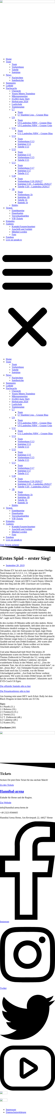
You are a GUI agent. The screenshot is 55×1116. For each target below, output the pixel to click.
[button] (27, 299)
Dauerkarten (17, 213)
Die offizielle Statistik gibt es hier (15, 686)
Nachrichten (17, 77)
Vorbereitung (18, 67)
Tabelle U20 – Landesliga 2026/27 (34, 186)
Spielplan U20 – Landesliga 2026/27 (35, 184)
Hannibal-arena (12, 791)
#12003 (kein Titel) (20, 99)
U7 (13, 109)
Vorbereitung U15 (26, 157)
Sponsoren (11, 83)
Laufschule (17, 104)
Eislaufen (10, 221)
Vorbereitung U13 (26, 141)
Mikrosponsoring (20, 96)
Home (9, 59)
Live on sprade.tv (14, 239)
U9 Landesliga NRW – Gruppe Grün (35, 125)
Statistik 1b (23, 202)
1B (13, 189)
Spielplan (16, 72)
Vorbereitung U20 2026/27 (30, 181)
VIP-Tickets (17, 218)
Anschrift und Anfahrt (22, 229)
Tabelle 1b (22, 200)
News (8, 75)
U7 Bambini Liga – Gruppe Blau (33, 115)
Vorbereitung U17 (26, 168)
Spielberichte (18, 80)
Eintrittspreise (18, 210)
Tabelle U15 (23, 160)
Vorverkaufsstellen (20, 216)
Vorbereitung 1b (25, 194)
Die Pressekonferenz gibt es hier (15, 691)
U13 (14, 136)
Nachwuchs (11, 88)
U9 (13, 117)
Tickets (9, 208)
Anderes (10, 224)
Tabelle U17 (23, 173)
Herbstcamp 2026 (20, 101)
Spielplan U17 (24, 170)
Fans (14, 234)
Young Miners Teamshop (23, 93)
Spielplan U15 (24, 154)
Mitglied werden (19, 232)
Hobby (15, 205)
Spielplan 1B (24, 197)
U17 (14, 162)
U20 (14, 176)
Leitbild (9, 85)
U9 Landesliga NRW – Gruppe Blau (35, 123)
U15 (14, 149)
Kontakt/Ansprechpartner (23, 226)
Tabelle (15, 69)
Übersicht (16, 91)
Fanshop (10, 237)
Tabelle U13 (23, 146)
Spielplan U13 (24, 144)
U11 (14, 128)
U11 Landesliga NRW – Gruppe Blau (35, 133)
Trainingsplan (18, 107)
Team (8, 61)
